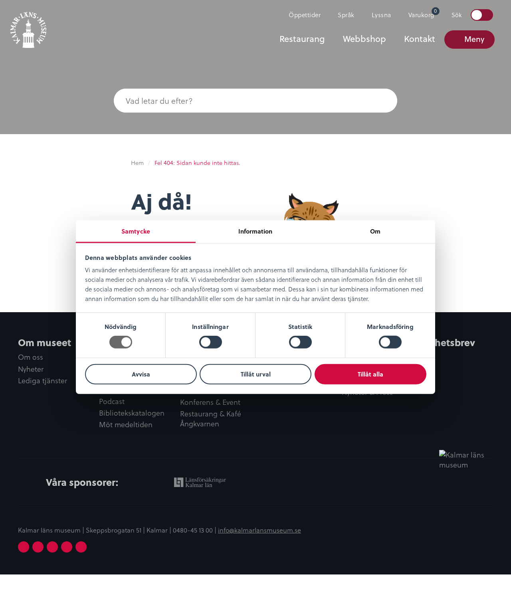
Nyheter (31, 369)
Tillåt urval (256, 374)
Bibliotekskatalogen (131, 413)
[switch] (210, 342)
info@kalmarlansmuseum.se (259, 530)
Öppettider (305, 14)
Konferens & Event (210, 402)
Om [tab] (375, 231)
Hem (137, 162)
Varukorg (422, 13)
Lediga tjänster (42, 381)
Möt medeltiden (126, 425)
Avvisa (141, 374)
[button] (381, 101)
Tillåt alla (370, 374)
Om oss (30, 357)
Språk (346, 14)
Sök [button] (456, 14)
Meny (474, 39)
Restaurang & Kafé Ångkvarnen (210, 419)
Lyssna (381, 14)
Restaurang (302, 39)
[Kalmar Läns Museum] (28, 25)
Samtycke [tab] (135, 231)
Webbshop (364, 39)
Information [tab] (255, 231)
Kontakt (419, 39)
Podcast (112, 401)
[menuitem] (301, 14)
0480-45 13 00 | (195, 530)
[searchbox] (239, 101)
